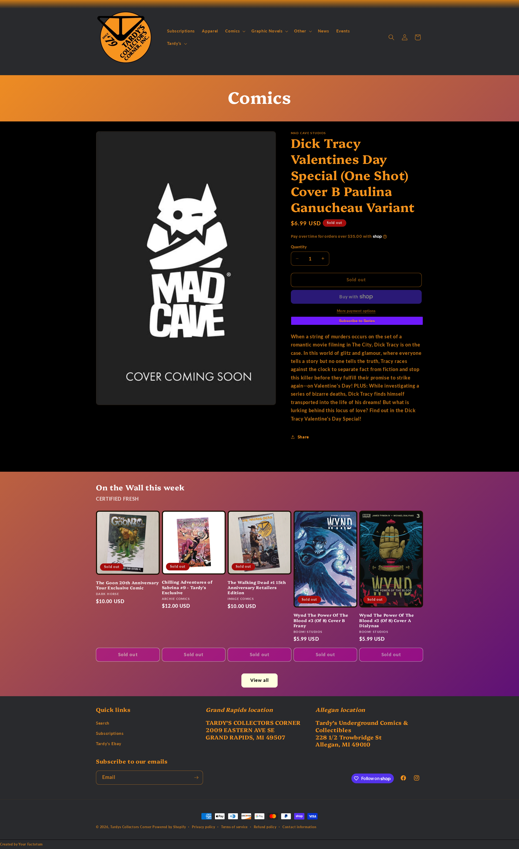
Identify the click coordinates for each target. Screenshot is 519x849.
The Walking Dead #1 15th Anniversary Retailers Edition (257, 587)
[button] (235, 31)
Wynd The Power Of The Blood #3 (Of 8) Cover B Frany (321, 620)
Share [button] (303, 436)
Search (102, 723)
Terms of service (234, 827)
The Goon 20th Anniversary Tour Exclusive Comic (127, 585)
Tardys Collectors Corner (130, 827)
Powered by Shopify (169, 827)
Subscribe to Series (357, 321)
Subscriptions (110, 733)
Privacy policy (203, 827)
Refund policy (265, 827)
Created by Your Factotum (21, 844)
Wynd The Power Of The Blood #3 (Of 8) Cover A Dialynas (386, 620)
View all (259, 680)
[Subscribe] (196, 778)
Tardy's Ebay (108, 743)
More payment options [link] (356, 311)
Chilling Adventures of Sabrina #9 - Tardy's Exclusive (187, 587)
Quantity (299, 247)
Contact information (299, 827)
